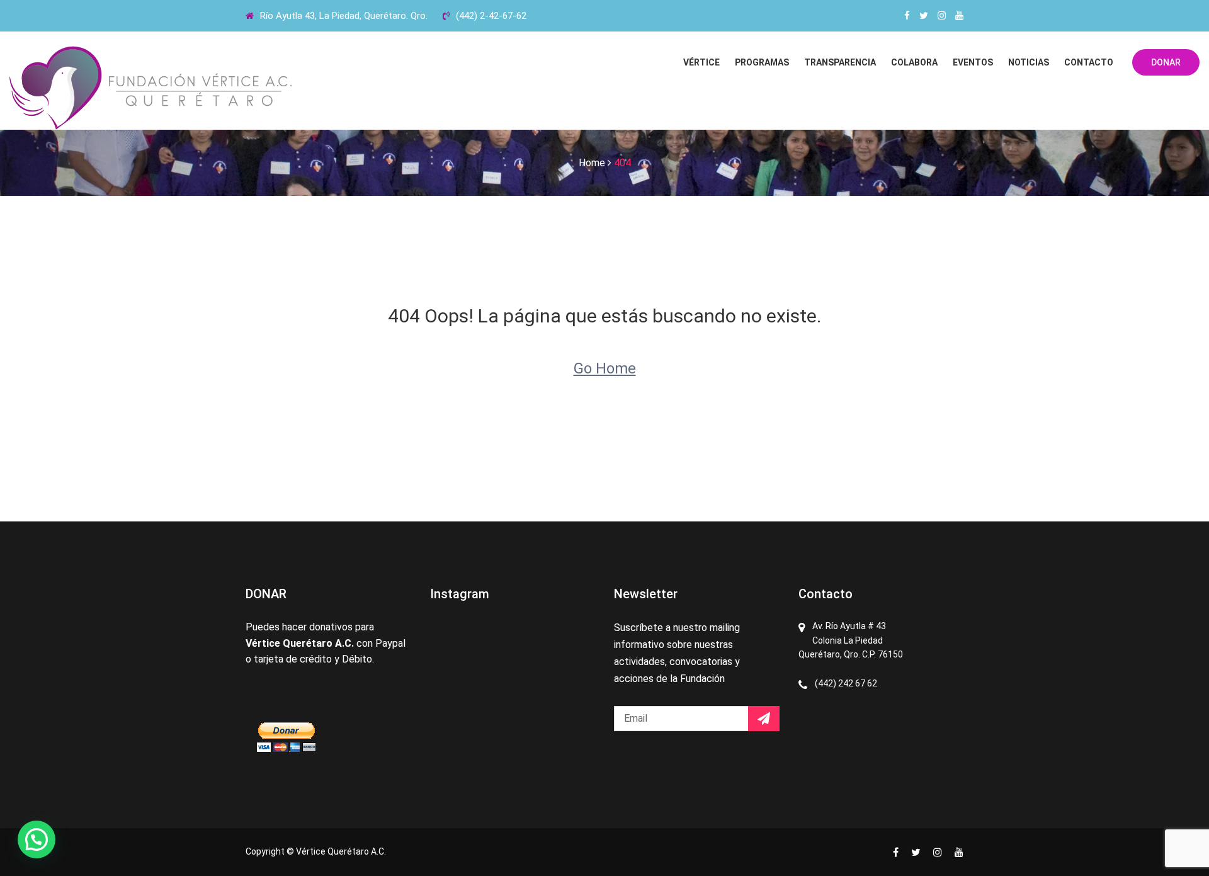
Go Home (605, 368)
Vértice (701, 62)
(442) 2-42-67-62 (491, 15)
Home (592, 163)
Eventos (973, 62)
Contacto (1088, 62)
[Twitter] (923, 15)
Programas (762, 62)
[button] (36, 839)
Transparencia (840, 62)
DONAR (1166, 62)
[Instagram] (942, 15)
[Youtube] (959, 15)
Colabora (914, 62)
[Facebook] (907, 15)
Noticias (1028, 62)
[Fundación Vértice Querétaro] (151, 88)
